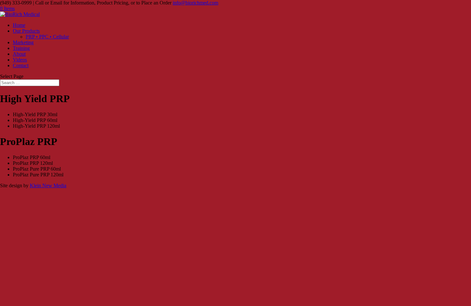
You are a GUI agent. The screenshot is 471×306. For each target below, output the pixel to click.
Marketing (23, 42)
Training (21, 48)
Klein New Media (48, 185)
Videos (20, 59)
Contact (21, 65)
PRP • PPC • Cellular (47, 36)
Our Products (26, 31)
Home (19, 25)
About (19, 54)
